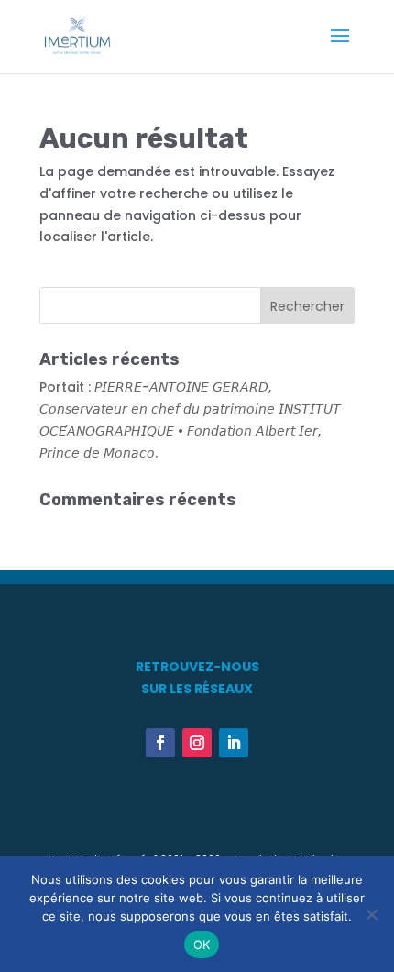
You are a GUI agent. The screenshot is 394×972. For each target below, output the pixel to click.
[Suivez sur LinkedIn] (233, 742)
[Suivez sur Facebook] (160, 742)
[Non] (371, 914)
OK (202, 944)
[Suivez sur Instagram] (197, 742)
